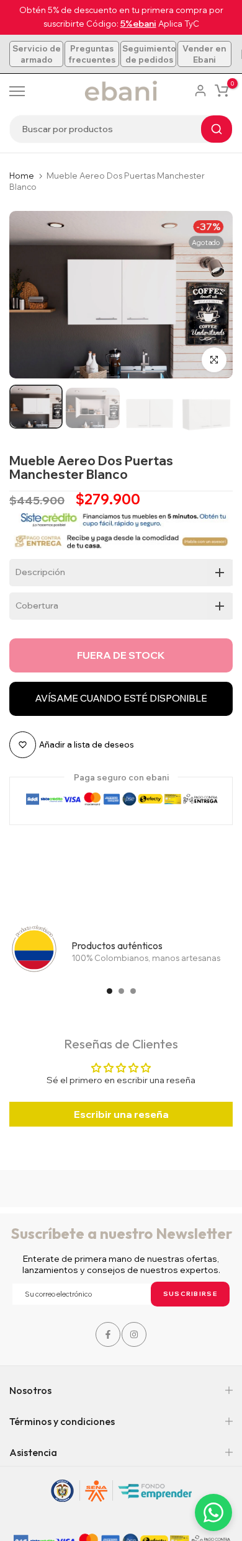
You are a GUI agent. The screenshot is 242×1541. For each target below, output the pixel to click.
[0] (221, 90)
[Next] (214, 294)
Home (21, 176)
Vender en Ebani (204, 54)
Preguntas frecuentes (91, 54)
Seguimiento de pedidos (149, 54)
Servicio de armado (36, 54)
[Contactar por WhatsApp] (213, 1512)
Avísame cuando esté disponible (121, 698)
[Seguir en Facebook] (108, 1334)
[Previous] (28, 294)
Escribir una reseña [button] (121, 1114)
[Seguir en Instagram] (134, 1334)
